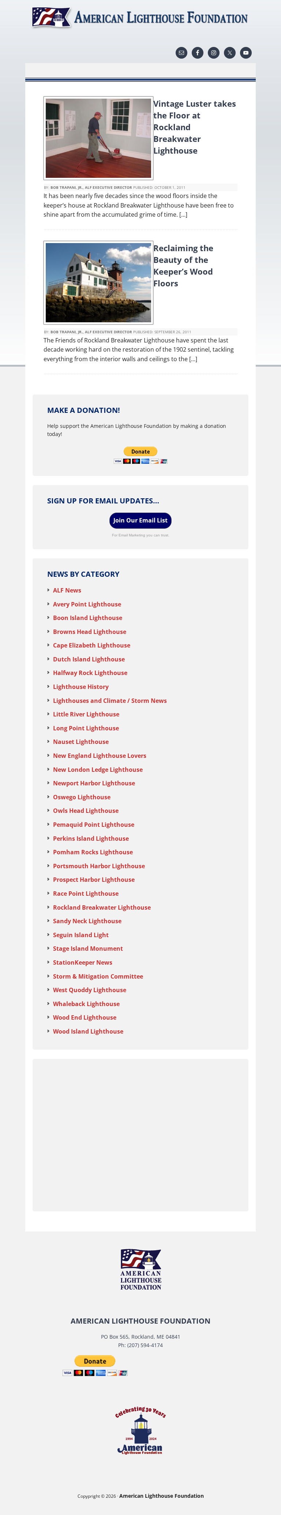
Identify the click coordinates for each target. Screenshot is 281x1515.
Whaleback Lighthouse (86, 1004)
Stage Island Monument (88, 948)
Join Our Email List (140, 520)
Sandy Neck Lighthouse (87, 921)
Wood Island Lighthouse (88, 1031)
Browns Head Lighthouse (89, 632)
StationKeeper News (82, 962)
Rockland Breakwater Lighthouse (102, 907)
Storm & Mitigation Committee (98, 976)
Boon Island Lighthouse (87, 618)
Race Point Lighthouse (86, 893)
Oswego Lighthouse (81, 797)
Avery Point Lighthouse (87, 604)
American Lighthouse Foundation (140, 18)
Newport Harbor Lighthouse (94, 783)
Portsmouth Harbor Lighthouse (99, 866)
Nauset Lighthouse (81, 742)
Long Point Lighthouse (86, 728)
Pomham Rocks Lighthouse (93, 852)
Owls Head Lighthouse (86, 811)
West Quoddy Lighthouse (89, 990)
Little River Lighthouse (86, 714)
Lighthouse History (81, 687)
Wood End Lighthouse (84, 1017)
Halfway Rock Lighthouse (90, 673)
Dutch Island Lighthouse (89, 659)
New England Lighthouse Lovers (99, 756)
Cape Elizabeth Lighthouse (91, 645)
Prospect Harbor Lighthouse (94, 880)
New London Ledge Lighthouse (98, 770)
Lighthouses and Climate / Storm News (110, 701)
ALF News (67, 590)
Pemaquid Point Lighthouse (93, 825)
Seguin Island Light (81, 935)
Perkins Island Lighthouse (91, 838)
